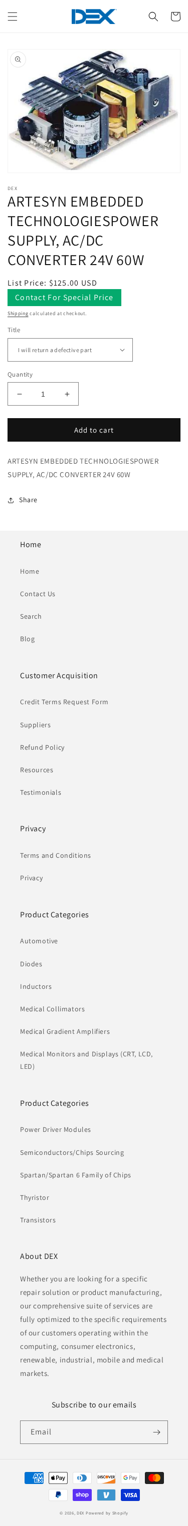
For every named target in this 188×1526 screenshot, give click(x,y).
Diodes (31, 963)
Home (29, 571)
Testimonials (40, 792)
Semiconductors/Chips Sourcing (72, 1152)
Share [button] (28, 499)
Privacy (31, 877)
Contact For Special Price (64, 297)
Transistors (38, 1219)
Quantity (20, 374)
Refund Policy (42, 747)
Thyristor (34, 1197)
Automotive (39, 940)
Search (31, 616)
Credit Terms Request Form (64, 701)
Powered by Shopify (107, 1512)
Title (14, 330)
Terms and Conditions (55, 855)
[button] (13, 17)
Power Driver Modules (55, 1129)
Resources (36, 769)
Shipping (18, 313)
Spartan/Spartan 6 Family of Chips (75, 1174)
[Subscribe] (156, 1432)
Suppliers (35, 724)
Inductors (36, 986)
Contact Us (38, 593)
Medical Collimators (52, 1008)
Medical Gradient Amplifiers (65, 1031)
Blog (27, 638)
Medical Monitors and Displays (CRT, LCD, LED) (86, 1060)
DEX (80, 1512)
